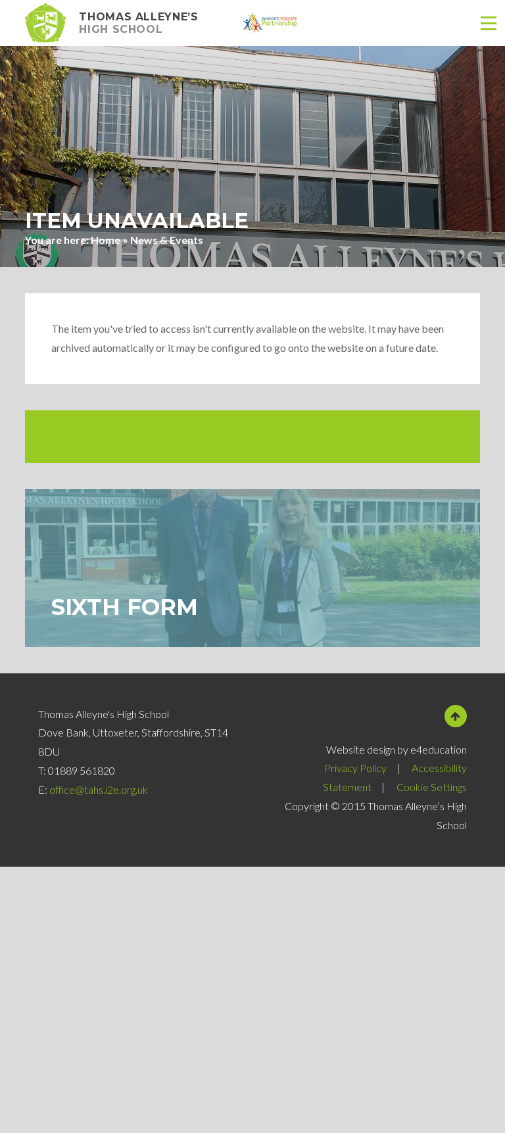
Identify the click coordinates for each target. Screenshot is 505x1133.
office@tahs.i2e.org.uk (98, 789)
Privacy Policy (355, 767)
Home (105, 239)
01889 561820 (81, 770)
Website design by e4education (396, 749)
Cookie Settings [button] (432, 787)
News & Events (166, 239)
